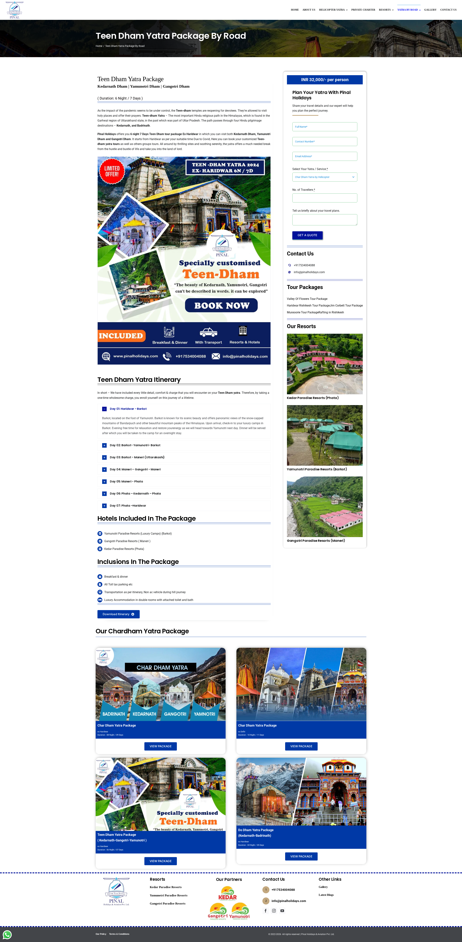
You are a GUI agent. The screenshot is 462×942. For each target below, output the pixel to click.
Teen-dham (183, 110)
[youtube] (282, 911)
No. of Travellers (303, 189)
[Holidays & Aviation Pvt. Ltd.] (116, 876)
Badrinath (143, 125)
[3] (325, 335)
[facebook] (265, 911)
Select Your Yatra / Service (310, 169)
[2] (325, 406)
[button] (184, 409)
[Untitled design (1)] (229, 886)
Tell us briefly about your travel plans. (316, 210)
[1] (325, 478)
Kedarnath (123, 125)
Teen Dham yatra (229, 392)
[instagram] (274, 911)
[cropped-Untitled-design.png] (14, 2)
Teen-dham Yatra (153, 115)
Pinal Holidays (106, 134)
